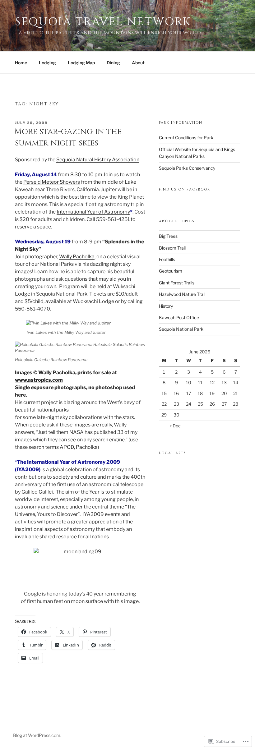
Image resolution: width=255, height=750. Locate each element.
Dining (113, 62)
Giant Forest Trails (176, 282)
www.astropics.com (39, 380)
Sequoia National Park (181, 329)
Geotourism (170, 271)
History (166, 306)
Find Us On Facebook (184, 189)
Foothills (167, 259)
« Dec (175, 425)
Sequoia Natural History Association (97, 160)
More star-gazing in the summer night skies (68, 137)
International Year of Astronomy (93, 212)
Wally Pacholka (77, 257)
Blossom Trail (172, 248)
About (138, 62)
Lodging (47, 62)
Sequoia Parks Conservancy (187, 168)
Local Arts (172, 453)
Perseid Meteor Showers (51, 182)
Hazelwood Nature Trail (182, 294)
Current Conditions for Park (186, 137)
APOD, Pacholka (79, 447)
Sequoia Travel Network (103, 21)
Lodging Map (81, 62)
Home (21, 62)
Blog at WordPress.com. (37, 735)
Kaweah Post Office (179, 317)
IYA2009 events (101, 514)
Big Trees (168, 236)
